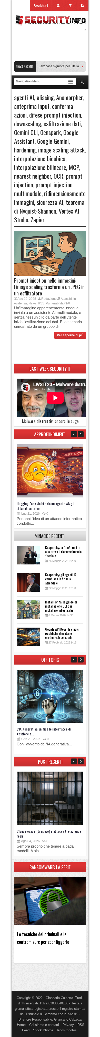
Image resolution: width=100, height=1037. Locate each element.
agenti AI (24, 97)
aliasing (45, 97)
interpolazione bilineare (40, 167)
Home (21, 1025)
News (32, 303)
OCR (58, 175)
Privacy (68, 1025)
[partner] (50, 59)
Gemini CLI (26, 132)
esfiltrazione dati (62, 123)
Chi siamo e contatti (44, 1025)
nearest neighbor (32, 175)
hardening (25, 149)
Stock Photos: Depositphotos (55, 1030)
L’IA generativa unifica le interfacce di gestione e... (44, 731)
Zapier (38, 219)
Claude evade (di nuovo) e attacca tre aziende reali (49, 833)
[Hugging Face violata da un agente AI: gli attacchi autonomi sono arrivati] (50, 496)
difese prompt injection (55, 114)
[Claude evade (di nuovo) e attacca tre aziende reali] (50, 824)
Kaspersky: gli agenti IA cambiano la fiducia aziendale (60, 578)
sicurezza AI (50, 202)
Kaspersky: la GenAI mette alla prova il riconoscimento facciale (63, 551)
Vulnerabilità (55, 303)
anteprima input (31, 106)
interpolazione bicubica (39, 158)
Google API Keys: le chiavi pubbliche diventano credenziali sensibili (61, 633)
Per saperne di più (70, 335)
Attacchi (66, 299)
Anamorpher (69, 97)
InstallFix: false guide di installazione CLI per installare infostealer (61, 606)
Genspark (50, 132)
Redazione (49, 299)
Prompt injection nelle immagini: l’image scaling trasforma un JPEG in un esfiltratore (49, 286)
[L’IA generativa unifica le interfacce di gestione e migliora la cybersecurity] (50, 722)
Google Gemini (53, 141)
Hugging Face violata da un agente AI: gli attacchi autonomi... (45, 506)
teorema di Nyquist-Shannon (49, 206)
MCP (74, 167)
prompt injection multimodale (43, 189)
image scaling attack (61, 149)
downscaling (27, 123)
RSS (41, 303)
